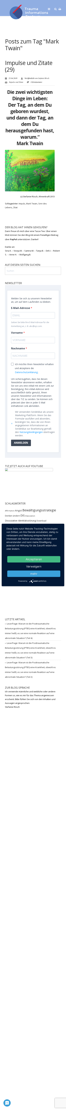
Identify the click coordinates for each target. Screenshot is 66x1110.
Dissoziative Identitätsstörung (20, 520)
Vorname (17, 332)
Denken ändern (12, 515)
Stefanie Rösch (43, 78)
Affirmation (10, 511)
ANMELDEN (21, 442)
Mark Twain (31, 203)
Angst (18, 510)
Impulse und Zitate (16, 82)
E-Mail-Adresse (21, 308)
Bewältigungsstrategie (39, 510)
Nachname (18, 348)
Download (41, 520)
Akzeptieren (34, 559)
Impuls (22, 203)
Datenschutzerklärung (26, 372)
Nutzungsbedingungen (31, 432)
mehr (33, 573)
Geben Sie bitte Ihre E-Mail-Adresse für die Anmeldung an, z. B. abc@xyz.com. (30, 324)
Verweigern (33, 566)
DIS (23, 515)
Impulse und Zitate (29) (28, 66)
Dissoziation (30, 516)
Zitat (15, 207)
